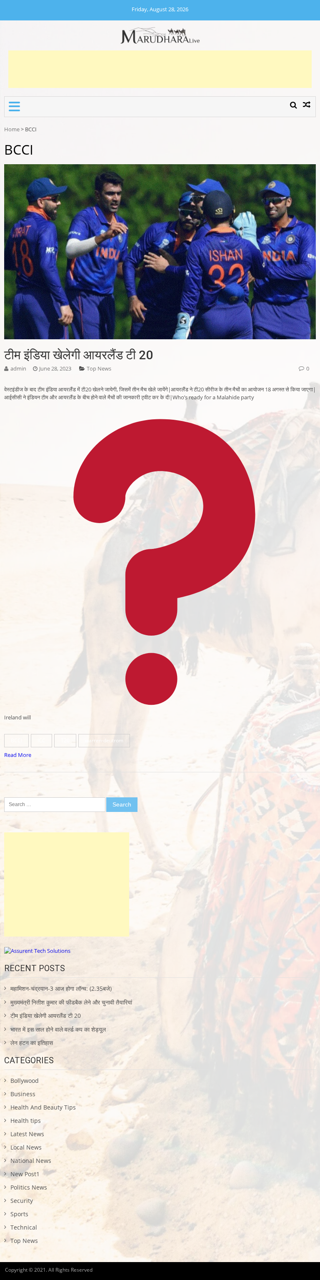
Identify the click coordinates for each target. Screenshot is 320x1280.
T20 (65, 740)
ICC (41, 740)
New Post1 (25, 1174)
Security (21, 1201)
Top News (99, 368)
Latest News (27, 1134)
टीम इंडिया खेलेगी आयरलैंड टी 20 (78, 355)
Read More (17, 755)
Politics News (28, 1187)
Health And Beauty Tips (43, 1107)
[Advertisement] (160, 69)
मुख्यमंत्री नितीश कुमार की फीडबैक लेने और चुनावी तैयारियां (71, 1002)
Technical (23, 1227)
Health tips (25, 1121)
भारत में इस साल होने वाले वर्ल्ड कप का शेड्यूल (58, 1029)
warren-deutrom (104, 740)
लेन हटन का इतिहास (31, 1043)
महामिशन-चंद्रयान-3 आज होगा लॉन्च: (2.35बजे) (61, 988)
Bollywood (24, 1081)
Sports (19, 1214)
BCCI (16, 740)
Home (12, 129)
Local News (26, 1147)
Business (22, 1094)
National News (30, 1161)
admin (18, 368)
